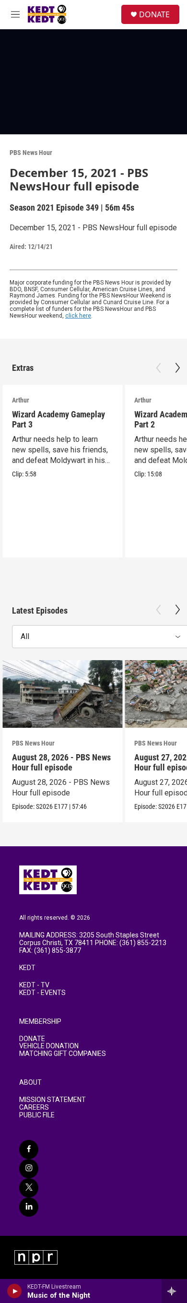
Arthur (20, 400)
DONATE (154, 14)
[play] (15, 1291)
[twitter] (28, 1187)
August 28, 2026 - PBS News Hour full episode (61, 762)
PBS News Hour (31, 152)
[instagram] (28, 1168)
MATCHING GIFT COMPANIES (62, 1053)
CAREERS (34, 1107)
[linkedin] (28, 1207)
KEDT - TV (34, 985)
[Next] (177, 368)
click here (78, 315)
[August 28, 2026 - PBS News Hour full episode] (62, 694)
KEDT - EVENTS (42, 992)
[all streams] (174, 1291)
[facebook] (28, 1149)
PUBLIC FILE (37, 1115)
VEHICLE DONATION (49, 1046)
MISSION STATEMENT (52, 1099)
